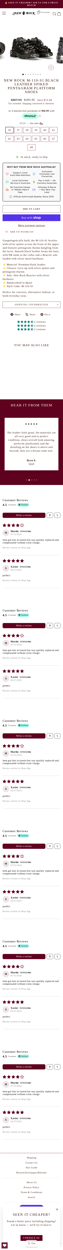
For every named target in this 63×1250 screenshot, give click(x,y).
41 (53, 130)
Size (29, 123)
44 (27, 138)
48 (31, 147)
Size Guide (31, 1167)
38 (27, 130)
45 (35, 138)
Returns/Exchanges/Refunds (31, 1172)
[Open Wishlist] (5, 1245)
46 (44, 138)
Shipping (26, 103)
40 (44, 130)
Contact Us (31, 1162)
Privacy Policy (31, 1187)
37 (18, 130)
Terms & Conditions (31, 1192)
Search (31, 1197)
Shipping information (31, 305)
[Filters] (50, 515)
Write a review (24, 515)
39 (35, 130)
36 (9, 130)
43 (18, 138)
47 (53, 138)
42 (9, 138)
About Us (31, 1182)
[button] (25, 321)
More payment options (31, 225)
